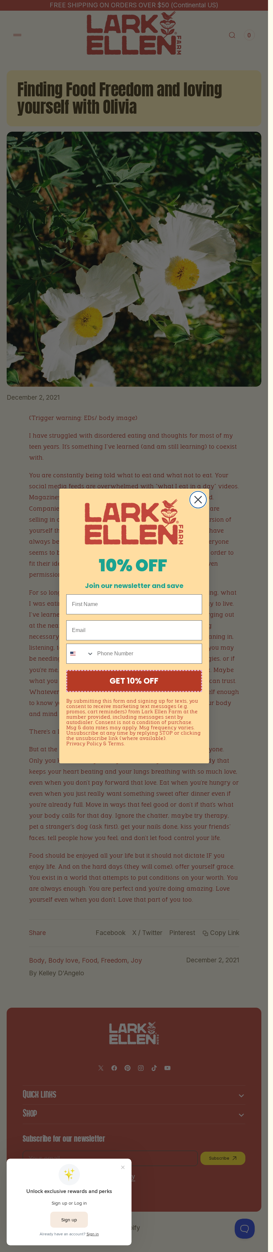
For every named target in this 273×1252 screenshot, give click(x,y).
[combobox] (80, 653)
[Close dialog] (198, 499)
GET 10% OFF (134, 680)
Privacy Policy (84, 744)
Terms (116, 744)
